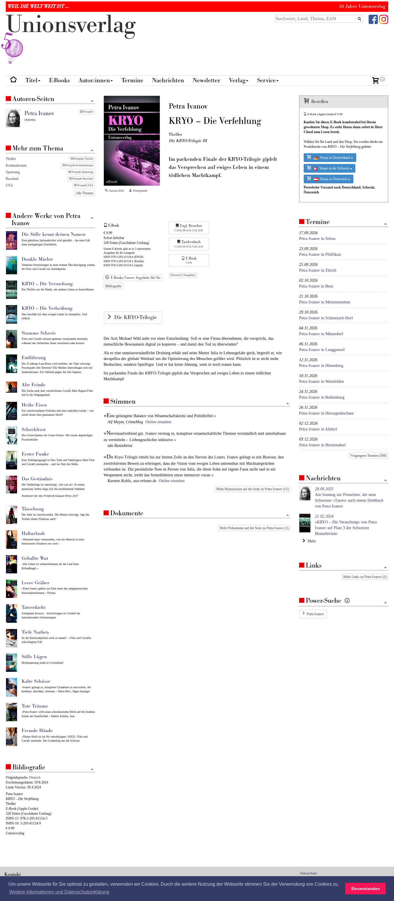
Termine (132, 80)
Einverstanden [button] (365, 888)
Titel (31, 80)
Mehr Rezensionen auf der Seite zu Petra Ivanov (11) (252, 489)
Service (266, 80)
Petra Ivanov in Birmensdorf (322, 445)
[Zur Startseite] (13, 81)
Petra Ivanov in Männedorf (321, 334)
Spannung (13, 172)
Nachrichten (168, 80)
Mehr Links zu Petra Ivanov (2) (365, 577)
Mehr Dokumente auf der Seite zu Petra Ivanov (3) (254, 528)
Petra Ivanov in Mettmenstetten (324, 302)
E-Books (59, 80)
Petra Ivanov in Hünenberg (321, 365)
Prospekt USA (85, 185)
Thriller (11, 159)
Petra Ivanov (315, 614)
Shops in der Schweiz (333, 168)
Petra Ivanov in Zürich (317, 270)
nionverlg (71, 25)
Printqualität (139, 190)
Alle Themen (84, 193)
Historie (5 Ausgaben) (182, 275)
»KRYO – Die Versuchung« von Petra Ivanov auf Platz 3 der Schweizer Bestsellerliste (346, 525)
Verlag (237, 80)
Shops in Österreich (333, 179)
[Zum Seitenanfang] (287, 403)
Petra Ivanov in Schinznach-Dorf (326, 318)
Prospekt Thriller (83, 158)
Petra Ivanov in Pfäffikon (320, 254)
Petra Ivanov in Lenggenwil (322, 350)
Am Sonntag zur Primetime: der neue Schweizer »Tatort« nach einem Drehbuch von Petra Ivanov (349, 497)
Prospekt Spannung (82, 172)
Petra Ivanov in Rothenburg (321, 397)
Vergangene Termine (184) (368, 456)
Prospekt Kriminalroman (79, 165)
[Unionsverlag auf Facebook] (373, 19)
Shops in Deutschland (334, 158)
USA (9, 185)
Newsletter (206, 80)
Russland (12, 179)
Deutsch (34, 777)
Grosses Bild (116, 190)
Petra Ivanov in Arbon (317, 238)
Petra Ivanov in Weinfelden (321, 381)
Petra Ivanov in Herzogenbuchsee (326, 413)
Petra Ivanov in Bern (316, 286)
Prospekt (88, 111)
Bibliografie (113, 286)
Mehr (310, 541)
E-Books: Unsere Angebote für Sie (135, 278)
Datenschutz (308, 873)
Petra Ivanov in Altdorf (318, 429)
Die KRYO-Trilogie (136, 317)
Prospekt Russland (82, 178)
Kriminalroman (16, 165)
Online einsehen (158, 422)
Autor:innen (94, 80)
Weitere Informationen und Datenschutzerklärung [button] (59, 891)
